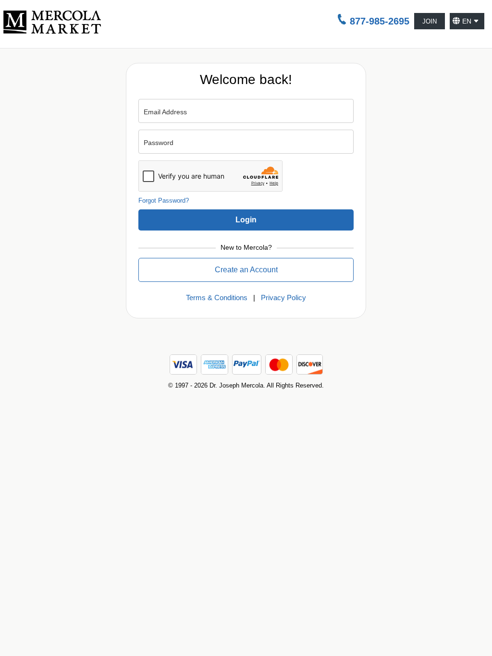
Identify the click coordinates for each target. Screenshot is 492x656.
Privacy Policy (283, 297)
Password (158, 142)
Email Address (165, 112)
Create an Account (246, 270)
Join (429, 21)
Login (246, 220)
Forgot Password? (163, 200)
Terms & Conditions (216, 297)
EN (466, 21)
